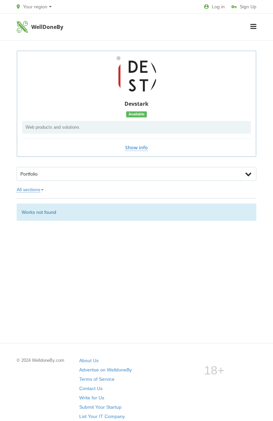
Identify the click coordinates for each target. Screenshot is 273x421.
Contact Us (91, 388)
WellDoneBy (47, 27)
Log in (218, 6)
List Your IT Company (102, 416)
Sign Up (248, 6)
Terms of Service (97, 379)
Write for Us (91, 397)
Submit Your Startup (100, 407)
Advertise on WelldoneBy (105, 369)
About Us (89, 360)
